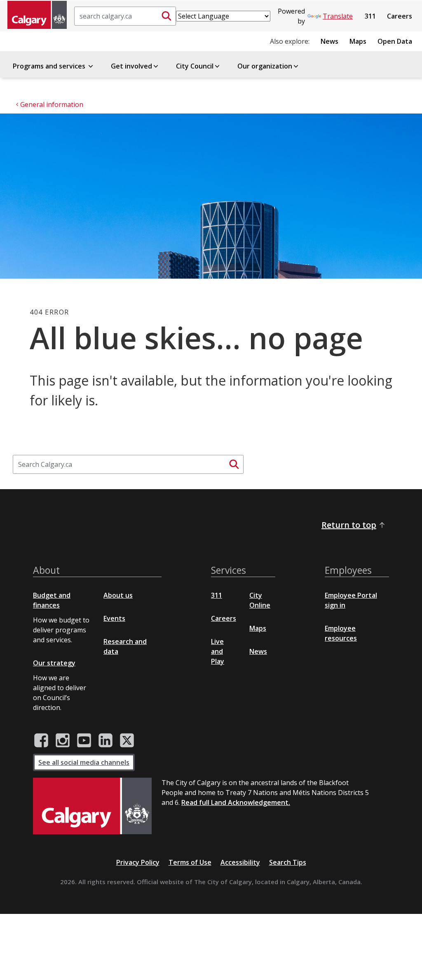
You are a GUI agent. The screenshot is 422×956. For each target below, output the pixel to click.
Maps (357, 41)
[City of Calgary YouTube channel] (84, 740)
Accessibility (240, 862)
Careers (399, 16)
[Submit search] (166, 16)
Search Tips (287, 862)
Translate (338, 16)
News (329, 41)
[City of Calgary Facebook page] (41, 740)
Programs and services (50, 66)
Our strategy (54, 662)
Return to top (348, 524)
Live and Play (217, 651)
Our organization (264, 66)
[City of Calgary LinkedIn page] (105, 740)
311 (370, 16)
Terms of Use (190, 862)
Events (114, 618)
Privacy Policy (137, 862)
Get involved (131, 66)
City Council (194, 66)
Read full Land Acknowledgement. (235, 802)
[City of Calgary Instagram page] (62, 740)
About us (118, 595)
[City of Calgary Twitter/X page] (127, 740)
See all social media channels (83, 762)
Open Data (394, 41)
